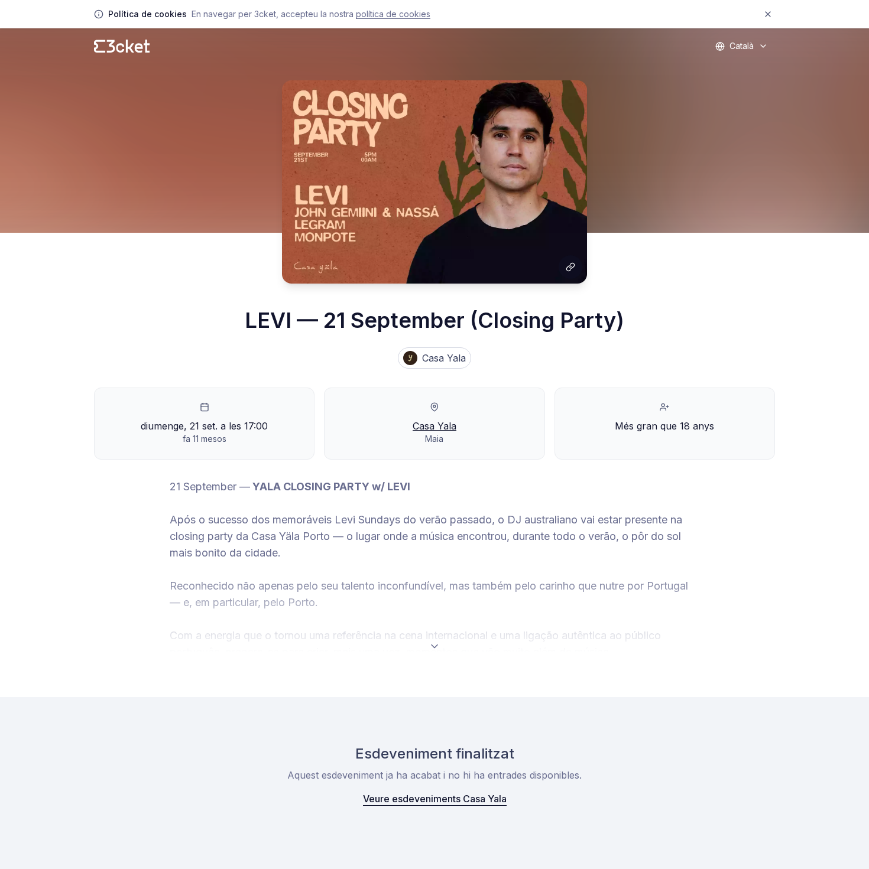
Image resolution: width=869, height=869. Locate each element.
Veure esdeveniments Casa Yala (435, 799)
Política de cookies (393, 14)
